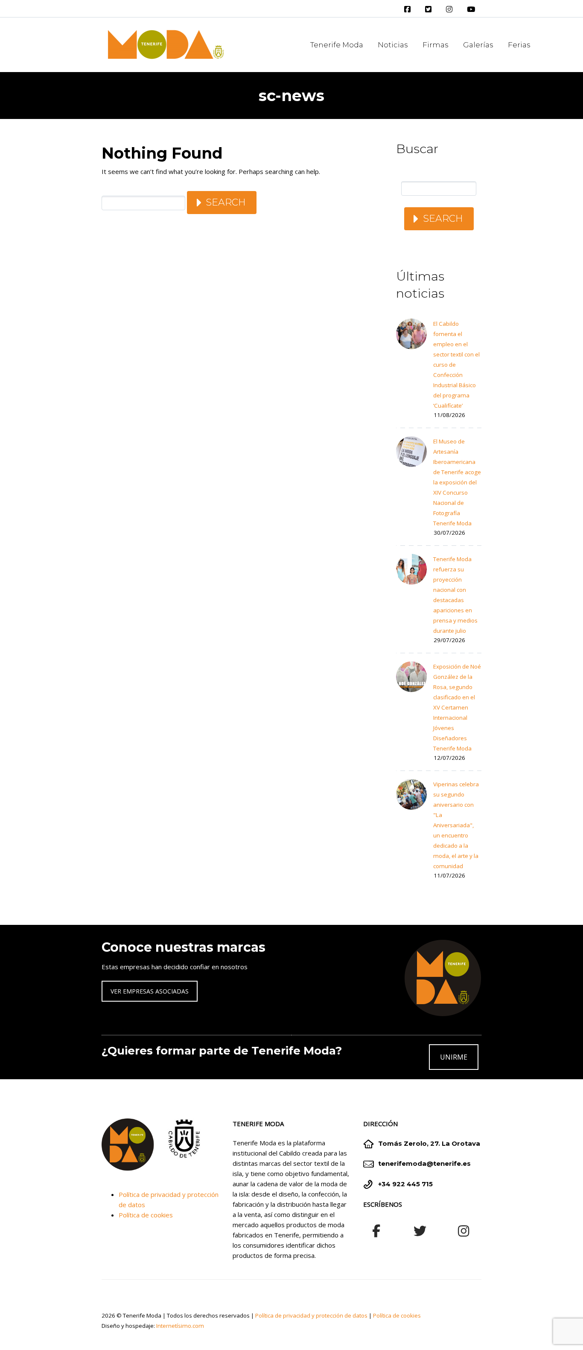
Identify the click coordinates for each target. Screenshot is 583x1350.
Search (226, 202)
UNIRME (453, 1057)
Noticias (393, 45)
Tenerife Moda (336, 45)
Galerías (478, 45)
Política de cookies (146, 1215)
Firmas (436, 45)
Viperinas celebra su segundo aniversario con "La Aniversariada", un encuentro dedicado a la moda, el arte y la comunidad (456, 825)
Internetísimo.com (180, 1326)
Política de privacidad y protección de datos (311, 1315)
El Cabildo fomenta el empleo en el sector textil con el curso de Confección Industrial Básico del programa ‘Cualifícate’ (456, 364)
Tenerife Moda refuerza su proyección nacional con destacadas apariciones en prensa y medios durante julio (455, 594)
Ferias (519, 45)
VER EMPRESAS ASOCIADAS (150, 991)
